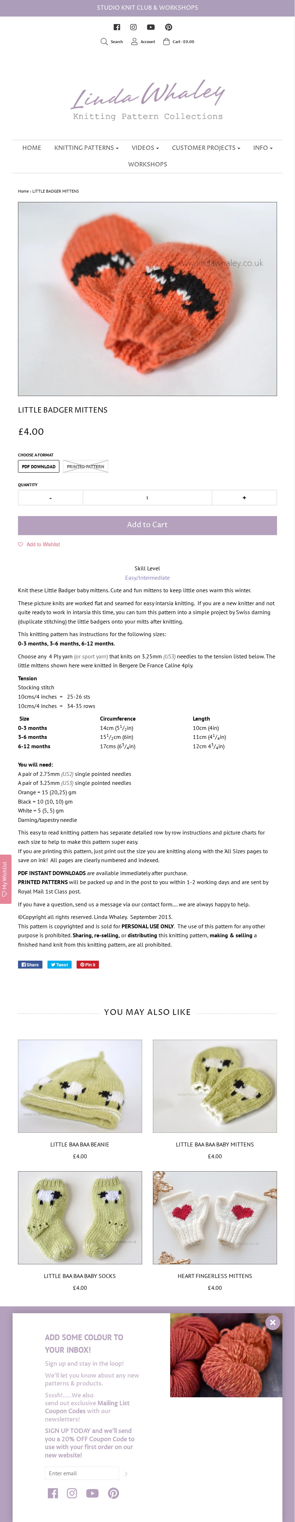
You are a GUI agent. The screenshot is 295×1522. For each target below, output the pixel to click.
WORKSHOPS (147, 165)
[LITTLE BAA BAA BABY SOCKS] (80, 1217)
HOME (31, 148)
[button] (39, 544)
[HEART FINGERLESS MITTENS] (215, 1217)
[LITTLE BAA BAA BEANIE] (80, 1086)
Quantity (27, 484)
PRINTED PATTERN (85, 467)
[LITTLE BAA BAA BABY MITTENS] (215, 1086)
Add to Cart (147, 525)
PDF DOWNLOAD (38, 467)
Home (23, 191)
